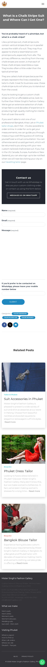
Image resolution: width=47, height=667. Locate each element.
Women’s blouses (9, 619)
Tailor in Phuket (28, 317)
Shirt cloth (14, 624)
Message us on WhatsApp (23, 195)
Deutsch (5, 645)
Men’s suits (6, 611)
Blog (16, 656)
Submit (13, 302)
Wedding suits (7, 621)
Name (8, 210)
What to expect (8, 635)
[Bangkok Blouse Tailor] (23, 518)
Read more (10, 422)
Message (10, 230)
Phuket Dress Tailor (18, 471)
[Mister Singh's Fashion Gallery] (5, 4)
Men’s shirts (6, 614)
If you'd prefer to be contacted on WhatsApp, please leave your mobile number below (20, 286)
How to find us (7, 638)
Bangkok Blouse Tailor (20, 540)
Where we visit (7, 643)
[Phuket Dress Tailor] (23, 449)
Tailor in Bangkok (20, 313)
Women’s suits (7, 616)
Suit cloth (5, 624)
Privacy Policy (27, 656)
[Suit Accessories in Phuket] (23, 377)
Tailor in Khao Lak (10, 317)
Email (8, 220)
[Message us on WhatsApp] (42, 662)
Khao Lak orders (8, 640)
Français (13, 645)
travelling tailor (13, 162)
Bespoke (7, 467)
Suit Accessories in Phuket (23, 399)
